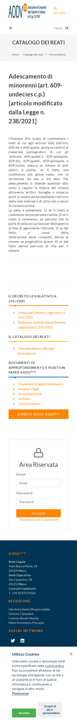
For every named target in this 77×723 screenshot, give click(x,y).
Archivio (24, 399)
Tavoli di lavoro (29, 404)
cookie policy (54, 666)
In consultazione (29, 394)
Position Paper (29, 389)
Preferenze (20, 693)
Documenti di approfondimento (40, 384)
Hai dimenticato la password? (38, 519)
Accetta (24, 713)
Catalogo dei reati (33, 54)
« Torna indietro (56, 54)
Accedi (59, 13)
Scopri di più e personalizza (51, 709)
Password (24, 493)
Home (15, 54)
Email (20, 474)
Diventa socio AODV (39, 414)
